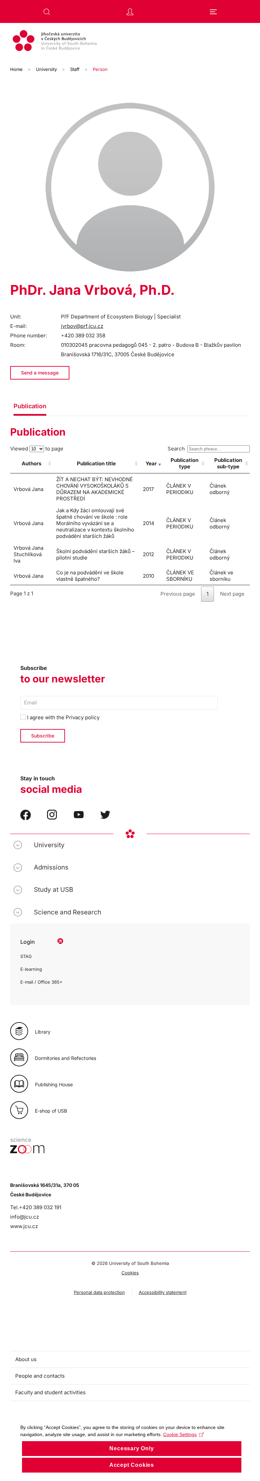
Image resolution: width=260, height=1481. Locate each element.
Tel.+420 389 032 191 (35, 1207)
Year (151, 463)
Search (176, 448)
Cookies (130, 1272)
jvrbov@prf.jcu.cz (82, 326)
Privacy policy (83, 717)
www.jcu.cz (24, 1226)
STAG (26, 956)
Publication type (184, 463)
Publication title (96, 463)
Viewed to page (36, 448)
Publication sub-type (228, 463)
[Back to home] (130, 41)
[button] (46, 12)
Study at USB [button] (53, 889)
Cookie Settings (180, 1434)
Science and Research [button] (67, 912)
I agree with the (63, 717)
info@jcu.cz (24, 1217)
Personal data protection (99, 1292)
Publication (30, 406)
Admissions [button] (51, 867)
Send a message (40, 372)
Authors (31, 463)
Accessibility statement (163, 1292)
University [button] (49, 845)
